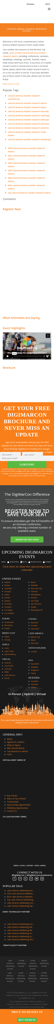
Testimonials (12, 801)
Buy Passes (12, 795)
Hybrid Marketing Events (44, 963)
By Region (48, 562)
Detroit (7, 601)
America (8, 663)
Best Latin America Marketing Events (21, 896)
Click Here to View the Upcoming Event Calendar (27, 568)
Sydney (33, 687)
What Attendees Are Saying (21, 318)
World (7, 678)
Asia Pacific (9, 666)
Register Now (12, 209)
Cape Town (9, 651)
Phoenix (34, 598)
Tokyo (33, 673)
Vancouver (35, 629)
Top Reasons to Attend (17, 751)
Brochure (9, 368)
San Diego (35, 601)
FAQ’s (9, 754)
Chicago (8, 591)
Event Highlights (14, 328)
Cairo (7, 648)
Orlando (34, 591)
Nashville (34, 585)
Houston (8, 607)
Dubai (7, 637)
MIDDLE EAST (8, 633)
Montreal (34, 622)
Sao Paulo (35, 643)
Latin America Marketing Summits (21, 936)
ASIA (30, 660)
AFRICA (5, 645)
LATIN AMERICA (35, 633)
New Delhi (35, 664)
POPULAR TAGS (13, 886)
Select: (3, 562)
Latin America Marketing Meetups (21, 930)
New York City (36, 588)
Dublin (7, 628)
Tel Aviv (8, 640)
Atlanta (7, 582)
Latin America (10, 675)
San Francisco (36, 604)
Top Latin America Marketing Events (21, 899)
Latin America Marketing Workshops (21, 939)
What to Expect (14, 745)
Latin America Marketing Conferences (21, 903)
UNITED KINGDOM (37, 648)
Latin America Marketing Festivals (21, 924)
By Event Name (14, 562)
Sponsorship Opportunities (19, 804)
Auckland (34, 681)
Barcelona (9, 625)
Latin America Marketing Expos (21, 906)
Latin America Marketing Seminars (21, 933)
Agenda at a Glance (15, 742)
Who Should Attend (15, 748)
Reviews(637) (38, 4)
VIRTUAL (6, 659)
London (34, 651)
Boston (7, 585)
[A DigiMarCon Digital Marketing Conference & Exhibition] (29, 864)
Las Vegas (8, 610)
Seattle (33, 607)
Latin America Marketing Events (21, 890)
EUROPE (6, 619)
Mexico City (35, 637)
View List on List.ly (11, 84)
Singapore (35, 670)
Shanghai (34, 667)
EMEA (7, 672)
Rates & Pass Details (16, 798)
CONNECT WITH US (29, 872)
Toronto (34, 625)
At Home (8, 669)
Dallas (7, 594)
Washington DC (37, 610)
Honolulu (8, 604)
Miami (33, 582)
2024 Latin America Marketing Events (21, 893)
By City (25, 562)
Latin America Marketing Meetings (21, 927)
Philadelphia (36, 594)
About (9, 739)
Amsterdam (9, 622)
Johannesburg (10, 654)
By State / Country (36, 562)
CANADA (32, 619)
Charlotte (8, 588)
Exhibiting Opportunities (17, 808)
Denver (7, 598)
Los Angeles (9, 613)
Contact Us (12, 811)
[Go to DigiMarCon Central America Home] (11, 17)
